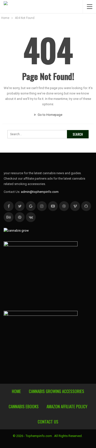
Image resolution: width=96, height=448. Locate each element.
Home (16, 391)
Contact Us (48, 422)
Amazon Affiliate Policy (67, 406)
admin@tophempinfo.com (40, 192)
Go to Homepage (49, 115)
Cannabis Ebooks (24, 406)
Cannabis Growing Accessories (56, 391)
